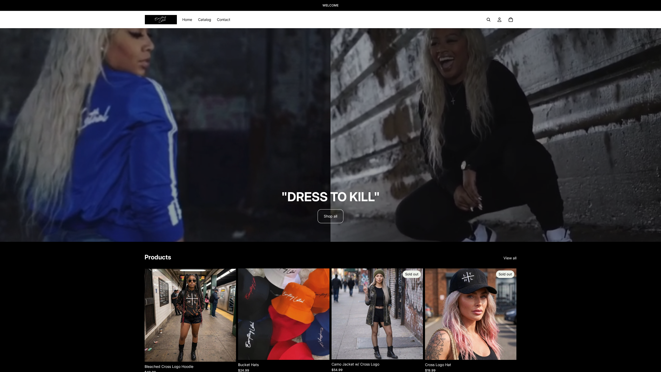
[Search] (488, 19)
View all (509, 258)
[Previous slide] (432, 314)
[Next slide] (508, 314)
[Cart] (510, 19)
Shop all (330, 216)
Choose (232, 353)
